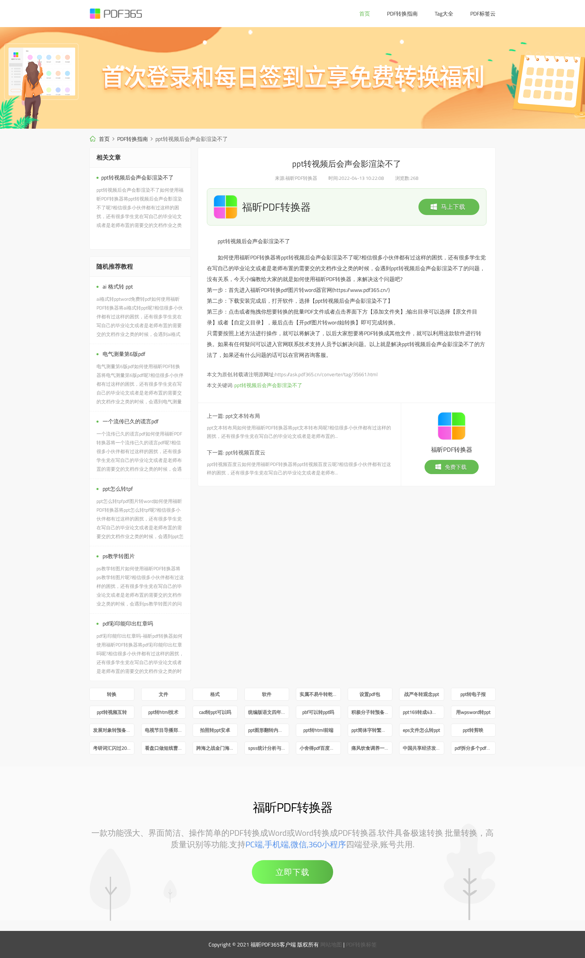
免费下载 (456, 467)
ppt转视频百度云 (245, 452)
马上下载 (453, 206)
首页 (364, 13)
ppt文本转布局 (242, 416)
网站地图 (331, 944)
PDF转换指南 (402, 13)
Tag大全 (444, 13)
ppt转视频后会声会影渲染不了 (268, 385)
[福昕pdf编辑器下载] (292, 78)
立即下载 (292, 872)
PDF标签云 (483, 13)
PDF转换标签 (361, 944)
